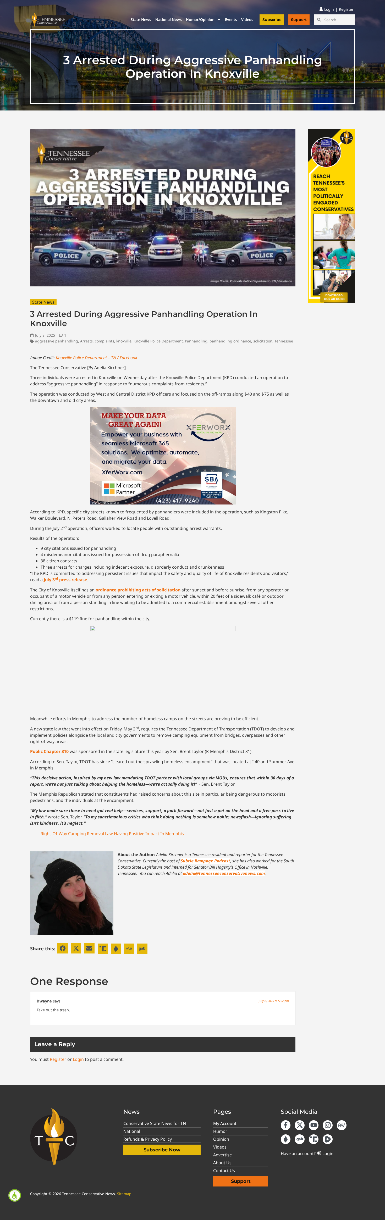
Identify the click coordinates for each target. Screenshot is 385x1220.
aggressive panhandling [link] (56, 341)
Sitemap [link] (124, 1193)
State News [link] (141, 19)
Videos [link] (247, 19)
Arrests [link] (86, 341)
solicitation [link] (262, 341)
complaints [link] (104, 341)
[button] (62, 948)
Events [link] (231, 19)
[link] (14, 1195)
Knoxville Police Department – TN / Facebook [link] (96, 358)
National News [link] (168, 19)
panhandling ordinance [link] (230, 341)
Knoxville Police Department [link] (158, 341)
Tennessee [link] (283, 341)
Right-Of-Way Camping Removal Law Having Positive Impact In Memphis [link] (112, 833)
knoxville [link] (123, 341)
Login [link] (78, 1059)
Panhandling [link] (196, 341)
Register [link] (58, 1059)
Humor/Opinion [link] (200, 19)
